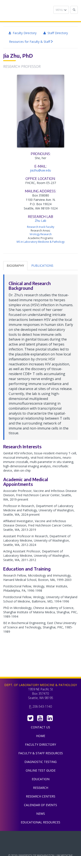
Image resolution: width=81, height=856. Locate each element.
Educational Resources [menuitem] (40, 822)
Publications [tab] (42, 265)
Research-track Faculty (40, 227)
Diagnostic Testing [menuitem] (40, 762)
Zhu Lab (40, 221)
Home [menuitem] (40, 736)
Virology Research (41, 234)
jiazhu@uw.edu (40, 170)
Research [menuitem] (40, 788)
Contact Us (40, 727)
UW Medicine (41, 837)
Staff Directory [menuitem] (57, 33)
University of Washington (40, 847)
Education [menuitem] (40, 779)
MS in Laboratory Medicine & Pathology (41, 242)
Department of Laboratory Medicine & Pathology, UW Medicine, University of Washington (25, 10)
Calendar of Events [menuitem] (40, 805)
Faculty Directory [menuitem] (24, 33)
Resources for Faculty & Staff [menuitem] (29, 42)
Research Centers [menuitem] (40, 796)
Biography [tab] (15, 265)
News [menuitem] (40, 814)
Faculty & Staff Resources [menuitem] (40, 753)
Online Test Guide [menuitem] (41, 770)
